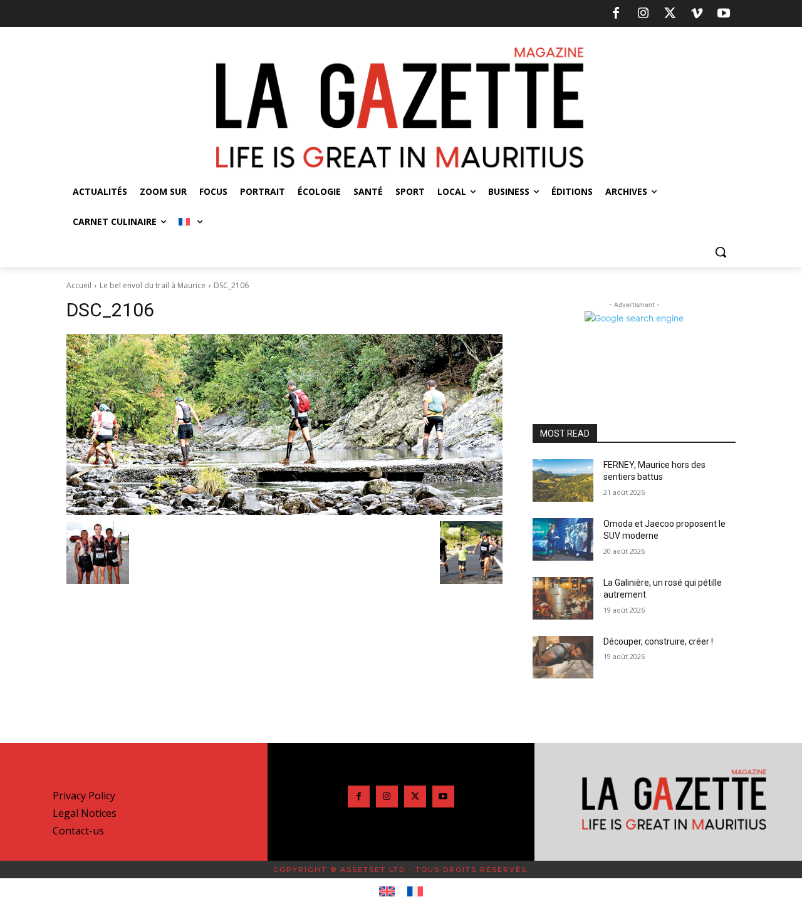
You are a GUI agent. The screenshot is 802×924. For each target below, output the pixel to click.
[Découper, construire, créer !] (563, 657)
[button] (721, 252)
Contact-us (78, 831)
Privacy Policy (84, 795)
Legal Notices (85, 813)
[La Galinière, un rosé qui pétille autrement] (563, 598)
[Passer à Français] (415, 892)
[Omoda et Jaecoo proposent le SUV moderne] (563, 539)
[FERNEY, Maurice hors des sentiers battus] (563, 480)
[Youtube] (724, 14)
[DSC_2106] (284, 424)
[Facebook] (616, 14)
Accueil (78, 285)
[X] (670, 14)
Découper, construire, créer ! (658, 641)
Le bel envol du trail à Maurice (153, 285)
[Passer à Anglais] (387, 892)
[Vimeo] (697, 14)
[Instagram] (643, 14)
